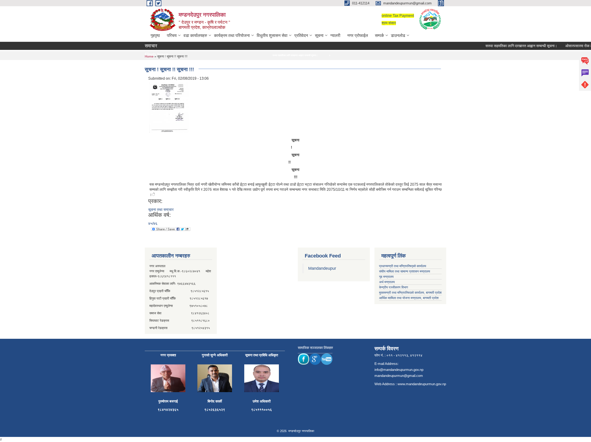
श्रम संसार (389, 23)
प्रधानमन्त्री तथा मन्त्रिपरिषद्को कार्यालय (402, 266)
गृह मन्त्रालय (386, 277)
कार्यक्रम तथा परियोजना (232, 35)
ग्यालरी (335, 35)
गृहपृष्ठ (155, 35)
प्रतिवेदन (301, 35)
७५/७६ (152, 223)
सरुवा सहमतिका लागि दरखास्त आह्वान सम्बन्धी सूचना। (513, 46)
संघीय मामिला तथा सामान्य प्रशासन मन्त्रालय (404, 271)
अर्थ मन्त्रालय (387, 282)
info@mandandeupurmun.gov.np (398, 370)
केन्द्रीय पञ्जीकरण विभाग (393, 287)
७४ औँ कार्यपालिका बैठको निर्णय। (326, 55)
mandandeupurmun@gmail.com (398, 376)
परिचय (172, 35)
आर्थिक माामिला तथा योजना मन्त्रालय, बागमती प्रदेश (409, 298)
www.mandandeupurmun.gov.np (422, 384)
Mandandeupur (322, 268)
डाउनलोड (398, 35)
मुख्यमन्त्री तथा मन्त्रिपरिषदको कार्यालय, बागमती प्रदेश (410, 292)
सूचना (319, 35)
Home (149, 56)
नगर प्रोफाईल (357, 35)
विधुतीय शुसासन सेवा (272, 35)
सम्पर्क (379, 35)
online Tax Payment (398, 16)
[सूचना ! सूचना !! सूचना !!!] (169, 107)
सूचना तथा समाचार (161, 210)
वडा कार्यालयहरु (195, 35)
